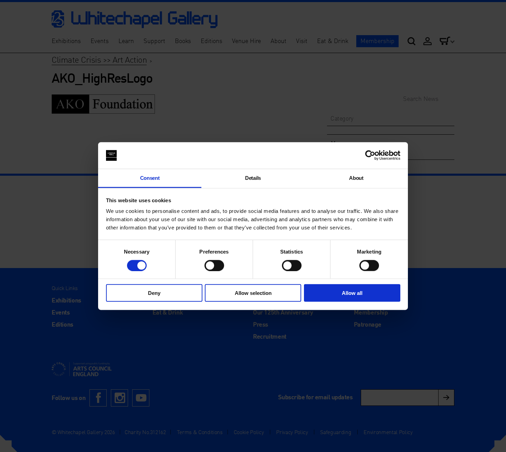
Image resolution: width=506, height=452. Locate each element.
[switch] (214, 265)
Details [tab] (253, 178)
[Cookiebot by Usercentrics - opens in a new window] (370, 155)
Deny (154, 293)
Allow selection (253, 293)
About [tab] (356, 178)
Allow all (352, 293)
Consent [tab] (150, 178)
